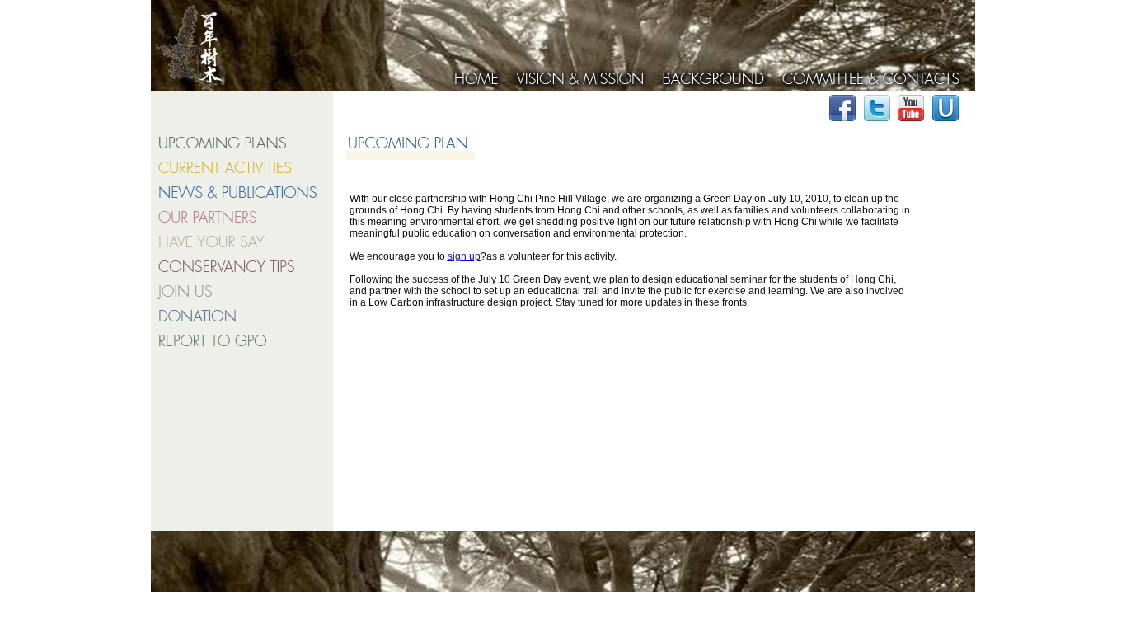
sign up (464, 256)
